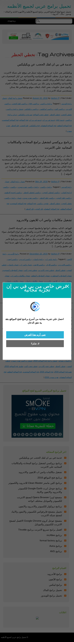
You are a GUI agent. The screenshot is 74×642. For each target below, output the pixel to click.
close (67, 286)
